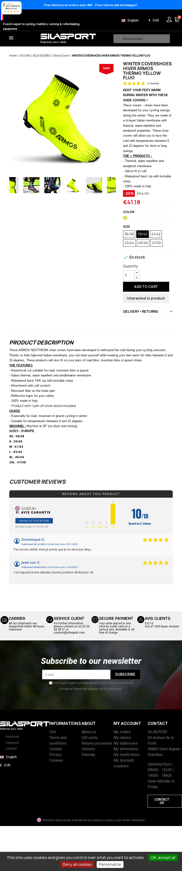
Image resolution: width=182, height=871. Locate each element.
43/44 (129, 243)
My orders (122, 732)
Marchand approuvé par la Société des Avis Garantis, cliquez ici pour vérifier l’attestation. (94, 820)
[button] (165, 801)
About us (89, 732)
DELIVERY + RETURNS (140, 311)
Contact (55, 749)
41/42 (155, 234)
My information (126, 749)
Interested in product (146, 298)
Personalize (110, 864)
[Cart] (177, 19)
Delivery (88, 749)
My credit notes (127, 754)
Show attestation (34, 521)
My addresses (126, 743)
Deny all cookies (77, 864)
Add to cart (146, 286)
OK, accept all (163, 857)
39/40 (142, 234)
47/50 (156, 243)
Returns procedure (97, 743)
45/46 (143, 243)
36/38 (129, 234)
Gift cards (90, 737)
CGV (52, 732)
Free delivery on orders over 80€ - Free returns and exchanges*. (91, 5)
